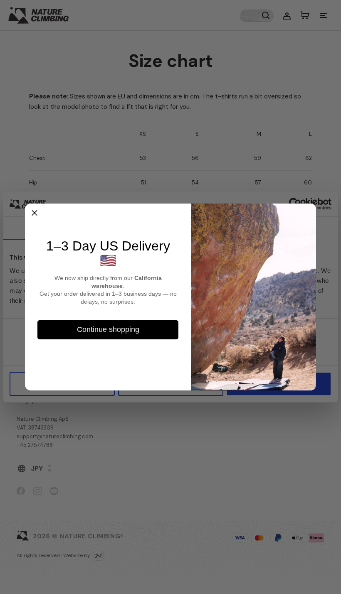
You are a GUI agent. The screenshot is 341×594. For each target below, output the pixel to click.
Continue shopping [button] (108, 329)
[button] (34, 213)
